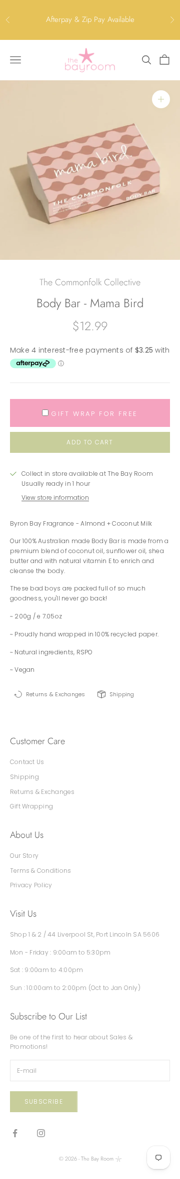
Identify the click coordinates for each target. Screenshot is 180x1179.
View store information (55, 497)
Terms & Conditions (40, 870)
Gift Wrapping (31, 806)
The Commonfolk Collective (90, 282)
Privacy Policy (31, 885)
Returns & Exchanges (42, 791)
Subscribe (43, 1101)
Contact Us (27, 762)
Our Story (24, 855)
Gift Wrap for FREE (94, 413)
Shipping (24, 777)
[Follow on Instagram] (41, 1133)
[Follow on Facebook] (15, 1133)
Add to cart (89, 442)
